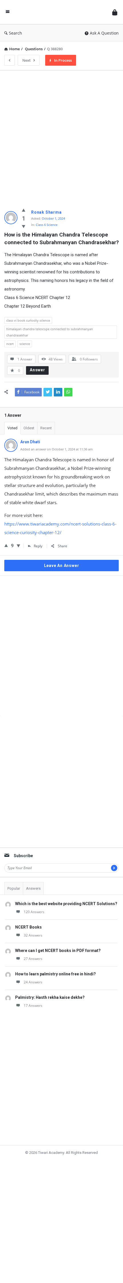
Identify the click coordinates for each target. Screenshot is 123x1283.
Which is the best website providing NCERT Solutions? (66, 895)
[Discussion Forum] (61, 12)
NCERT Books (28, 918)
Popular (13, 879)
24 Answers (33, 973)
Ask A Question (104, 33)
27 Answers (33, 949)
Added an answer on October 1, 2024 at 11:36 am (56, 449)
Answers (33, 879)
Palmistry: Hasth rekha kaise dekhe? (50, 988)
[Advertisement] (61, 136)
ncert (10, 344)
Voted (12, 428)
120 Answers (34, 903)
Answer (37, 370)
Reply (38, 546)
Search (15, 33)
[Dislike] (23, 226)
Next (26, 60)
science (24, 344)
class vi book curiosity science (28, 320)
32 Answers (33, 926)
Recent (46, 428)
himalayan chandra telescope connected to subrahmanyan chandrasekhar (49, 332)
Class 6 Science (46, 224)
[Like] (23, 210)
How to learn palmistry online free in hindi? (55, 965)
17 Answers (33, 996)
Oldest (28, 428)
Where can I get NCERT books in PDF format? (58, 941)
